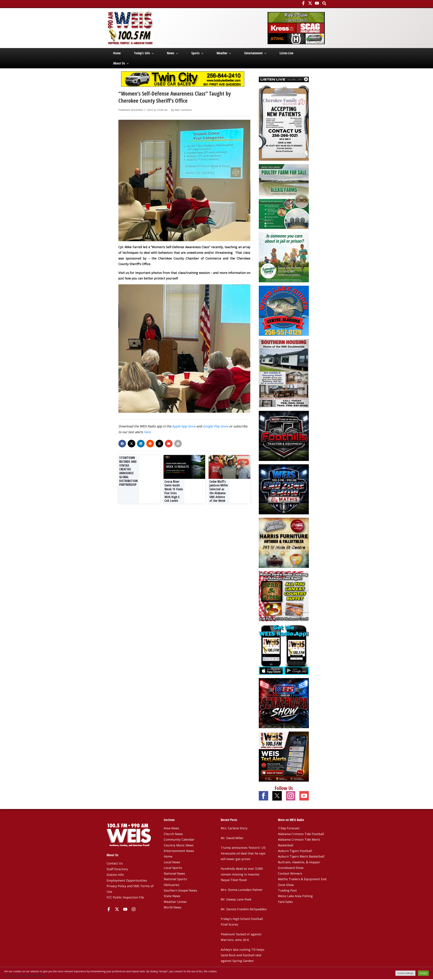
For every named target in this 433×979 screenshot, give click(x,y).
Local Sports (173, 868)
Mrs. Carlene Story (234, 828)
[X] (310, 3)
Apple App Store (184, 426)
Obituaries (171, 885)
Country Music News (178, 845)
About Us (119, 63)
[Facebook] (303, 3)
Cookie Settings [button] (405, 973)
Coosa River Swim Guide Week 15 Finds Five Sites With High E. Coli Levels (173, 491)
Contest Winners (290, 873)
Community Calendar (179, 839)
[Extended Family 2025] (284, 257)
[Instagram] (133, 909)
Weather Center (175, 902)
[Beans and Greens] (284, 596)
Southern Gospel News (180, 890)
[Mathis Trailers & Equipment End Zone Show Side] (284, 489)
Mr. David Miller (232, 838)
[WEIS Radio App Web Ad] (284, 649)
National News (174, 873)
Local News (172, 862)
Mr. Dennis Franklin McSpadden (244, 909)
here (147, 432)
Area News (171, 828)
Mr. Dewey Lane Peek (236, 899)
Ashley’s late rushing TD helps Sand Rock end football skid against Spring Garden (242, 955)
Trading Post (287, 890)
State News (172, 896)
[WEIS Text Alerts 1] (284, 756)
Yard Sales (285, 902)
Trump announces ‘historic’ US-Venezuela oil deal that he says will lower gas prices (243, 853)
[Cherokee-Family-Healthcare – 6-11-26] (284, 123)
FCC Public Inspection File (125, 897)
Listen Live (286, 53)
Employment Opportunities (127, 880)
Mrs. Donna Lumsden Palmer (242, 890)
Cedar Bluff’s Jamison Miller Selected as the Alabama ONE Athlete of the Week (218, 491)
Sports (195, 53)
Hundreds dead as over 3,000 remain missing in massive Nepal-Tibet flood (242, 874)
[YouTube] (317, 3)
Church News (173, 834)
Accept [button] (423, 973)
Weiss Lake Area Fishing (295, 896)
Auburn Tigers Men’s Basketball (301, 856)
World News (172, 907)
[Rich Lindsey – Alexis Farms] (284, 196)
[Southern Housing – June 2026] (284, 373)
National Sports (175, 879)
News (170, 53)
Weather (221, 53)
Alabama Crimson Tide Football (301, 834)
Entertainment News (179, 851)
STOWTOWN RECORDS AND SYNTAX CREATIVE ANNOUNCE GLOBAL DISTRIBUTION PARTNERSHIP (128, 471)
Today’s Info (142, 53)
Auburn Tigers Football (295, 851)
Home (117, 53)
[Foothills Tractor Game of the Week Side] (284, 435)
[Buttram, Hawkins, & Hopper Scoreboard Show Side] (284, 703)
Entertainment (253, 53)
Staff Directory (117, 869)
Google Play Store (215, 426)
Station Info (115, 875)
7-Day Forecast (289, 828)
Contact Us (115, 863)
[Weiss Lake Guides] (284, 310)
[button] (324, 4)
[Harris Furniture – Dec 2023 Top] (284, 542)
